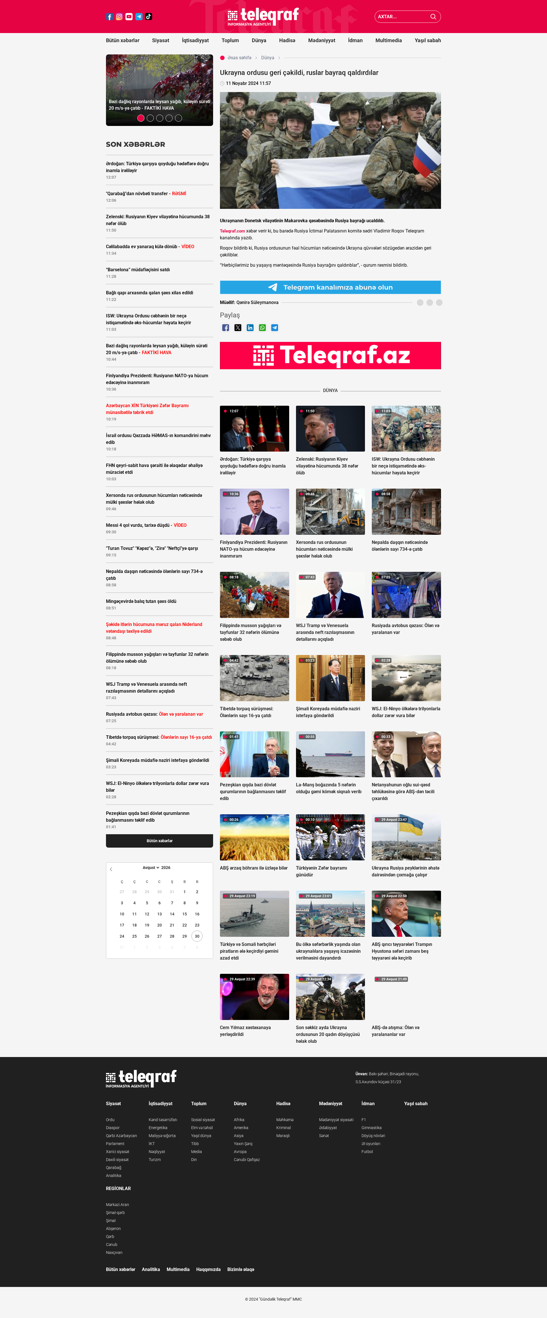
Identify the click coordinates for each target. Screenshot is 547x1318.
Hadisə (287, 40)
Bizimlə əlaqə (240, 1269)
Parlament (115, 1143)
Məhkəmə (284, 1119)
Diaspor (113, 1127)
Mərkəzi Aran (117, 1204)
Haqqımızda (208, 1269)
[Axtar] (433, 16)
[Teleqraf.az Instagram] (119, 17)
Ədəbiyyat (328, 1127)
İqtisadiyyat (195, 40)
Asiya (239, 1135)
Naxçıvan (114, 1252)
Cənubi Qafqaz (247, 1159)
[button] (140, 118)
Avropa (240, 1151)
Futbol (367, 1151)
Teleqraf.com (232, 231)
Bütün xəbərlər (122, 40)
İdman (355, 40)
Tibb (195, 1143)
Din (194, 1159)
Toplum (230, 40)
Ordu (110, 1119)
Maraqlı (283, 1135)
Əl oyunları (371, 1143)
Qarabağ (113, 1167)
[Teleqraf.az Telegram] (139, 17)
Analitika (113, 1175)
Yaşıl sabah (428, 40)
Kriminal (283, 1127)
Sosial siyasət (203, 1119)
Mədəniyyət (321, 40)
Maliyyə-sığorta (162, 1135)
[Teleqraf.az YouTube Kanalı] (330, 355)
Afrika (239, 1119)
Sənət (324, 1135)
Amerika (241, 1127)
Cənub (111, 1244)
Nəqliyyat (157, 1151)
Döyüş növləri (373, 1135)
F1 (364, 1119)
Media (196, 1151)
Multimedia (388, 40)
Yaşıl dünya (201, 1135)
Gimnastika (372, 1127)
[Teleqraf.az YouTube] (129, 17)
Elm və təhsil (202, 1127)
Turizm (155, 1159)
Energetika (158, 1127)
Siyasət (160, 40)
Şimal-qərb (115, 1212)
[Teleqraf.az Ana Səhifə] (263, 17)
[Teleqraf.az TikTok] (148, 17)
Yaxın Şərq (243, 1143)
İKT (152, 1143)
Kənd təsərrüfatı (163, 1119)
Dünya (259, 40)
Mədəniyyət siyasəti (336, 1119)
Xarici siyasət (117, 1151)
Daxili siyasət (117, 1159)
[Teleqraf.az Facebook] (109, 17)
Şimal (111, 1220)
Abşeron (113, 1228)
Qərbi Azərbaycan (121, 1135)
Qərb (110, 1236)
